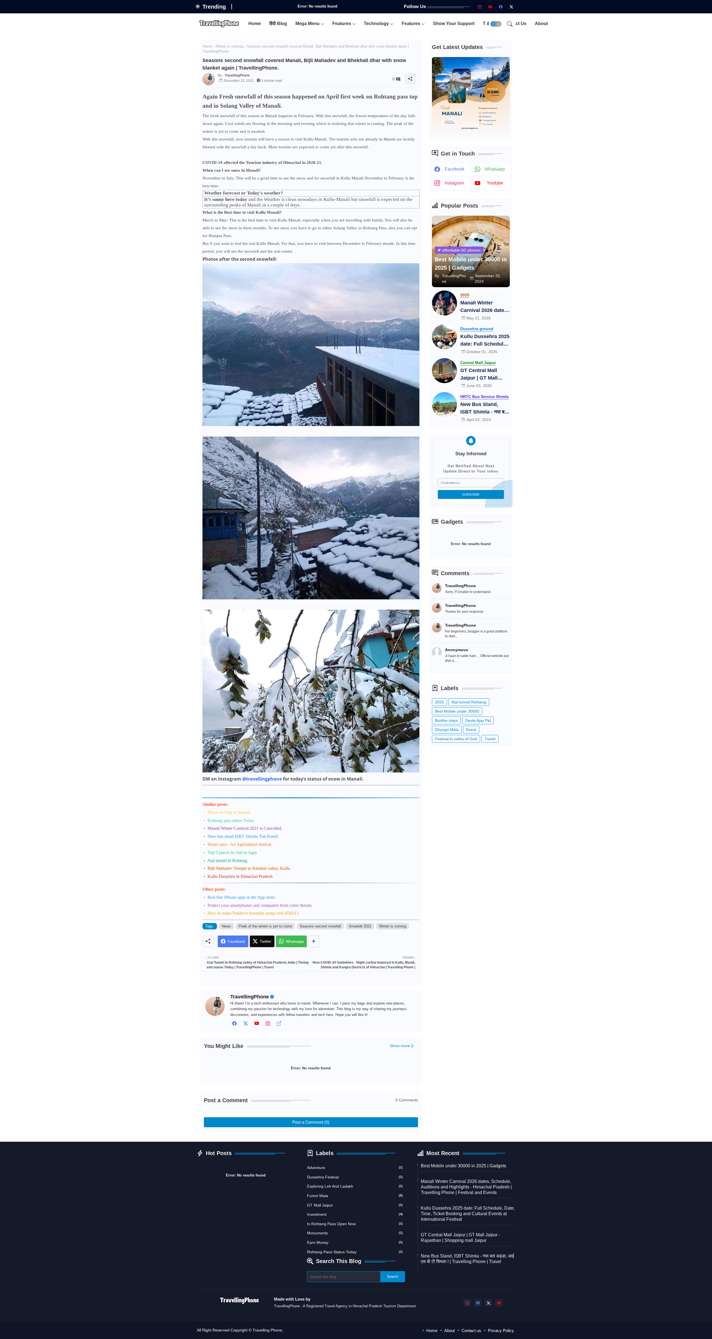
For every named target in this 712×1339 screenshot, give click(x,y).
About (541, 23)
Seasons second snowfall (320, 926)
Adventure (355, 1167)
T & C (489, 23)
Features (341, 23)
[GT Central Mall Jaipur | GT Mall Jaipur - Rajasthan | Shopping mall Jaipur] (444, 370)
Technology (376, 23)
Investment (355, 1214)
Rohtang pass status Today (230, 820)
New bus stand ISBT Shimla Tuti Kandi (242, 836)
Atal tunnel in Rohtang (227, 860)
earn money (355, 1242)
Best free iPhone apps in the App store (241, 897)
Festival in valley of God (456, 739)
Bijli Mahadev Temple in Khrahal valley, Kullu (248, 868)
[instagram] (480, 7)
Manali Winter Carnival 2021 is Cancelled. (244, 828)
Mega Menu (307, 23)
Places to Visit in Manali (228, 812)
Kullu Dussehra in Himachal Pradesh (240, 876)
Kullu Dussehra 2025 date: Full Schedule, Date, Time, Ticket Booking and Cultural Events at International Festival (485, 341)
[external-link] (279, 1025)
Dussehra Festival (355, 1177)
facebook (454, 169)
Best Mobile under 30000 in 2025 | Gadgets (463, 1165)
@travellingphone (262, 779)
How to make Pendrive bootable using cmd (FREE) (252, 913)
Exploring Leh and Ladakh (355, 1186)
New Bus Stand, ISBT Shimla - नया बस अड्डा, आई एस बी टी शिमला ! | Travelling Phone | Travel (484, 409)
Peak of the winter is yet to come (265, 926)
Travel (489, 739)
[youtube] (490, 7)
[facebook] (501, 7)
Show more (400, 1045)
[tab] (254, 23)
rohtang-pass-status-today (355, 1252)
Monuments (355, 1233)
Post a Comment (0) (310, 1122)
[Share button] (313, 941)
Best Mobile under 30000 (457, 711)
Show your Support (453, 23)
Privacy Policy (501, 1330)
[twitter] (245, 1025)
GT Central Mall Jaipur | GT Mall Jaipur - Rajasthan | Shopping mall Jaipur (483, 375)
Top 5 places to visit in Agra (232, 852)
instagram (454, 183)
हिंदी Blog (278, 23)
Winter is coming (229, 46)
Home (254, 23)
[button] (495, 24)
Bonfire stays (446, 720)
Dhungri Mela (447, 729)
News (226, 926)
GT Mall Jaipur (355, 1205)
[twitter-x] (511, 7)
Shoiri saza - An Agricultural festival (239, 844)
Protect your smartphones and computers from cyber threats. (260, 905)
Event (471, 729)
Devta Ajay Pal (478, 720)
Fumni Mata (355, 1195)
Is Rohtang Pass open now (355, 1224)
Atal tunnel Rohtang (468, 702)
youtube (495, 183)
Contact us (471, 1330)
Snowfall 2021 (360, 926)
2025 (439, 702)
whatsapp (495, 169)
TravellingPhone (249, 997)
